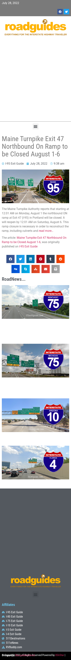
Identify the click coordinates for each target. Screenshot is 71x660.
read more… (46, 231)
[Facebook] (60, 11)
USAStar (59, 655)
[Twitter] (66, 11)
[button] (36, 126)
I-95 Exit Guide (28, 246)
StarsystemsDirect (25, 655)
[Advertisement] (35, 80)
